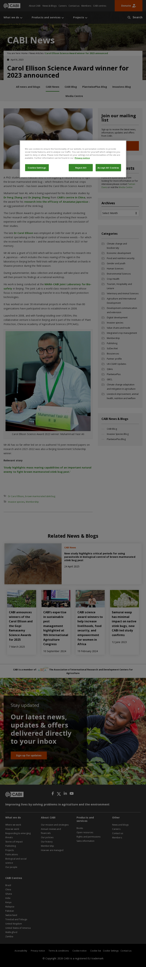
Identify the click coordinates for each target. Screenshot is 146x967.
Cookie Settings (37, 167)
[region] (73, 159)
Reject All (81, 167)
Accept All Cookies (108, 167)
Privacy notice (82, 158)
